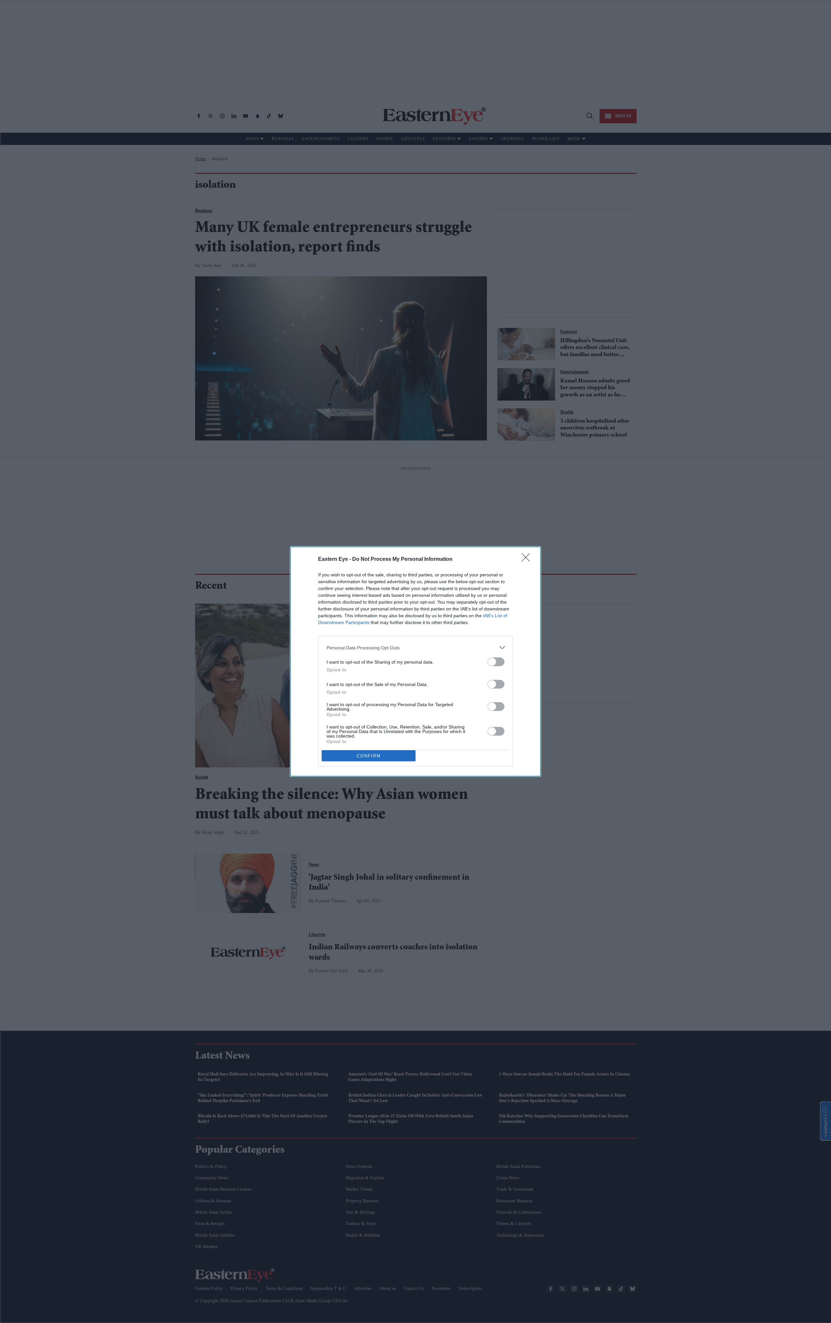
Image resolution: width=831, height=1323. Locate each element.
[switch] (496, 661)
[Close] (528, 559)
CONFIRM (369, 755)
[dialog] (415, 661)
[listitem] (415, 647)
